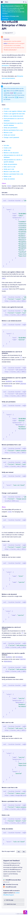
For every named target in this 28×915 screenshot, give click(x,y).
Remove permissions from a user (13, 130)
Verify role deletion (9, 179)
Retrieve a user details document (13, 116)
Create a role (7, 148)
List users (6, 109)
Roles (4, 507)
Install (12, 93)
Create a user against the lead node (14, 114)
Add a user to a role (9, 167)
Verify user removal (9, 135)
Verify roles (7, 150)
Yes (19, 851)
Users (4, 183)
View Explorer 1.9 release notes (10, 16)
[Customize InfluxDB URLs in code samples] (24, 2)
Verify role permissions (10, 164)
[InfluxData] (2, 2)
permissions (5, 65)
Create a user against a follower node (15, 111)
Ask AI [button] (25, 913)
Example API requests (11, 83)
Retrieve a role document (11, 153)
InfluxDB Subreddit (11, 887)
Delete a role (7, 176)
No (24, 851)
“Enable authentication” (10, 50)
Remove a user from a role (11, 171)
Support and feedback (11, 861)
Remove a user (8, 132)
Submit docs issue (11, 904)
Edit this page (9, 900)
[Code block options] (25, 199)
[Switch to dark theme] (26, 2)
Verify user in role (9, 169)
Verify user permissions (10, 127)
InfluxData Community (12, 884)
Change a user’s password (11, 137)
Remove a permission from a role (13, 174)
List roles (6, 145)
